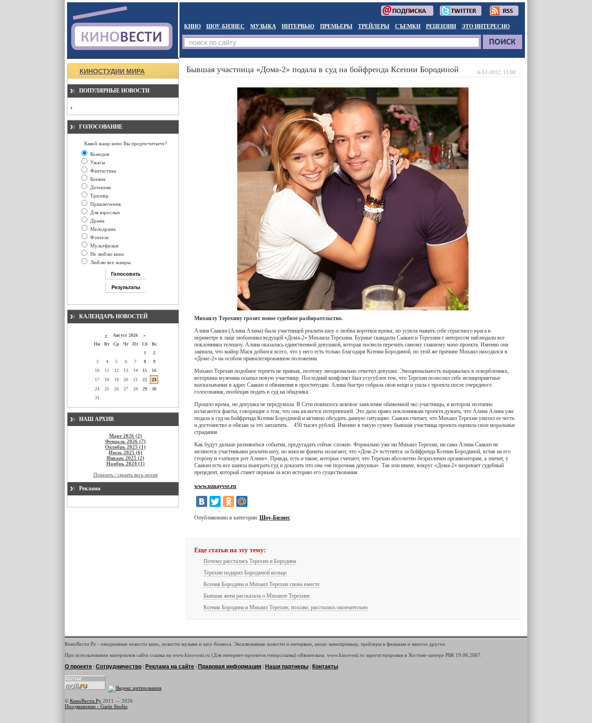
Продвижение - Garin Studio (96, 706)
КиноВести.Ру (85, 701)
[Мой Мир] (241, 501)
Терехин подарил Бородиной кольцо (245, 572)
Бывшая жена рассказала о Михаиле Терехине (257, 596)
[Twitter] (215, 501)
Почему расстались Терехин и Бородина (250, 561)
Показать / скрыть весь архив (125, 474)
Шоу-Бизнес (274, 517)
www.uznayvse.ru (215, 486)
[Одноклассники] (228, 501)
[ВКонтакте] (201, 501)
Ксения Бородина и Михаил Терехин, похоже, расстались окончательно (286, 607)
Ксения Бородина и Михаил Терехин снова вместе (262, 584)
